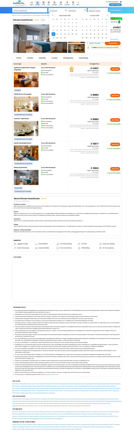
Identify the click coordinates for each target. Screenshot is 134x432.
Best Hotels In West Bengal (78, 386)
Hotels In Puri (29, 427)
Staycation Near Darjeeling (96, 399)
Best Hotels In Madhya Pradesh (95, 391)
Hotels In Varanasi (80, 424)
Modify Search (115, 10)
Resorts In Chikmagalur (94, 414)
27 (53, 38)
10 (68, 26)
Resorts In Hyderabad (52, 412)
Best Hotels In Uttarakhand (45, 386)
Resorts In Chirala (46, 414)
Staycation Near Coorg (37, 399)
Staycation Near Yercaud (19, 406)
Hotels (19, 15)
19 (76, 30)
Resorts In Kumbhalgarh (78, 412)
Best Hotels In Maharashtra (98, 384)
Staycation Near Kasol (67, 406)
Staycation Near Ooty (81, 399)
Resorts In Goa (104, 412)
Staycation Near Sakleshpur (53, 399)
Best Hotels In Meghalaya (19, 388)
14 (57, 30)
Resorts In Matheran (90, 416)
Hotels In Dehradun (76, 429)
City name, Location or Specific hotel (23, 9)
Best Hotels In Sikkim (18, 386)
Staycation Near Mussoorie (20, 403)
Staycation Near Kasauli (36, 401)
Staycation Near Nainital (36, 403)
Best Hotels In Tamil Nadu (32, 393)
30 (65, 38)
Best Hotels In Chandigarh (49, 388)
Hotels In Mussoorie (92, 424)
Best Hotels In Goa (17, 384)
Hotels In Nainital (103, 424)
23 (65, 34)
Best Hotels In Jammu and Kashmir (34, 384)
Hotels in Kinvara (26, 15)
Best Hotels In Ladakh (83, 384)
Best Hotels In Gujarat (35, 391)
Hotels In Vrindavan (60, 424)
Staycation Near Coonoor (35, 406)
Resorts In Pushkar (17, 418)
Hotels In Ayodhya (95, 427)
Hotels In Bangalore (107, 427)
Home (14, 15)
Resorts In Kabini (114, 412)
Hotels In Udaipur (27, 424)
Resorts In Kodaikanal (56, 418)
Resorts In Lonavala (18, 416)
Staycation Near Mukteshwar (51, 406)
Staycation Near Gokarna (113, 401)
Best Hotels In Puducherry (94, 386)
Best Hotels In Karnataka (78, 391)
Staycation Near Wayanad (20, 401)
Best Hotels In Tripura (31, 386)
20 (53, 34)
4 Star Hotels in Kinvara (39, 15)
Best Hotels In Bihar (114, 388)
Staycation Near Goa (68, 399)
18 (72, 30)
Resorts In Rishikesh (69, 414)
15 (61, 30)
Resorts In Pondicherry (92, 412)
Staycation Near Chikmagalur (21, 399)
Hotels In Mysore (49, 427)
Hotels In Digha (37, 424)
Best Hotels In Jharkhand (63, 391)
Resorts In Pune (113, 416)
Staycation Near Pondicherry (101, 403)
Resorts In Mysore (57, 414)
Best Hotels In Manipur (109, 386)
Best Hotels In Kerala (70, 384)
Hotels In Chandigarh (18, 427)
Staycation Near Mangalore (84, 403)
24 (68, 34)
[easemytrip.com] (19, 5)
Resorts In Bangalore (40, 412)
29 (61, 38)
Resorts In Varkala (56, 416)
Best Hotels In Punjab (18, 393)
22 (61, 34)
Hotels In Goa (16, 429)
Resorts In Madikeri (78, 416)
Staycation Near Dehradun (97, 401)
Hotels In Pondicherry (61, 427)
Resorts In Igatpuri (65, 412)
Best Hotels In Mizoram (34, 388)
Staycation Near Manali (111, 399)
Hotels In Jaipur (16, 424)
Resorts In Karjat (17, 412)
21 (57, 34)
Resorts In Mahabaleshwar (20, 414)
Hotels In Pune (40, 429)
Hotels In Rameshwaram (52, 429)
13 (53, 30)
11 (72, 26)
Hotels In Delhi (70, 424)
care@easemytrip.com (52, 374)
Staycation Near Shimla (67, 401)
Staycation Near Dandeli (82, 401)
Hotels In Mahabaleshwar (28, 429)
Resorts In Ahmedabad (30, 418)
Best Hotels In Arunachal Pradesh (86, 388)
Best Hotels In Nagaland (112, 391)
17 (68, 30)
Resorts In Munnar (27, 412)
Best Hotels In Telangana (48, 393)
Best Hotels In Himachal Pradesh (54, 384)
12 (76, 26)
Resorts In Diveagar (81, 414)
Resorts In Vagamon (35, 414)
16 (64, 30)
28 (57, 38)
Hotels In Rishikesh (114, 424)
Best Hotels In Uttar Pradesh (62, 386)
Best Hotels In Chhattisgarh (20, 391)
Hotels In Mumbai (38, 427)
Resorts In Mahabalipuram (32, 416)
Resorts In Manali (46, 416)
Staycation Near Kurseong (82, 406)
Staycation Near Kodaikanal (51, 401)
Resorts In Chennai (43, 418)
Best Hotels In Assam (102, 388)
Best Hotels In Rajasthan (113, 384)
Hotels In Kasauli (65, 429)
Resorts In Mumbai (102, 416)
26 (76, 34)
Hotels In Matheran (84, 427)
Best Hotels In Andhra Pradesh (66, 388)
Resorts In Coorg (107, 414)
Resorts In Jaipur (67, 416)
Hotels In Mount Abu (48, 424)
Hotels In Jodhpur (73, 427)
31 (106, 38)
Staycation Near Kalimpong (68, 403)
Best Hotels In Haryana (48, 391)
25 (72, 34)
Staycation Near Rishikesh (51, 403)
